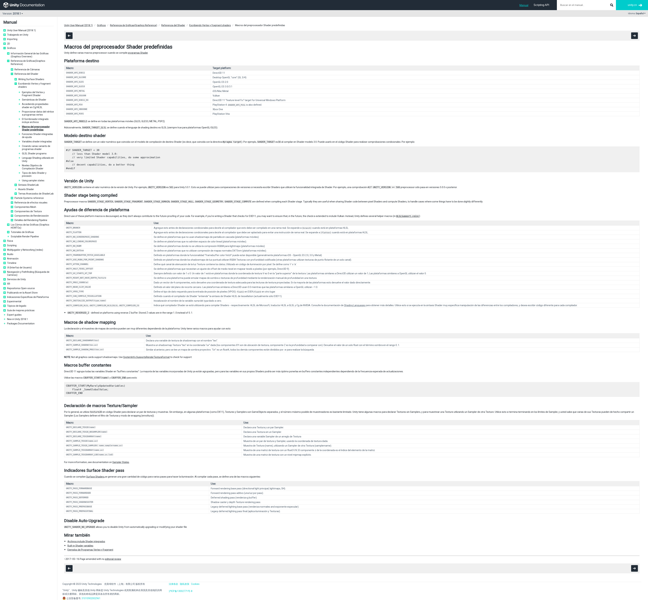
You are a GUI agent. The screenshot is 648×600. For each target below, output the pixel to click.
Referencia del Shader (26, 74)
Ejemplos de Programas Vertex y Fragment (90, 549)
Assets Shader (26, 189)
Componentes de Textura (28, 211)
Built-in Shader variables (80, 545)
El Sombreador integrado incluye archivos (35, 120)
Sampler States (120, 462)
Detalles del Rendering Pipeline (31, 220)
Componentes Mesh (25, 207)
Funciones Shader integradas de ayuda (37, 135)
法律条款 (173, 584)
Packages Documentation (21, 323)
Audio (10, 254)
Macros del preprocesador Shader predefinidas (36, 128)
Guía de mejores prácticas (21, 310)
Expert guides (14, 314)
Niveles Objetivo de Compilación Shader (32, 167)
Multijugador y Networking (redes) (25, 249)
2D (8, 43)
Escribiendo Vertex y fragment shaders (34, 85)
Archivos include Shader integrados (86, 541)
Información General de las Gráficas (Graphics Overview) (30, 55)
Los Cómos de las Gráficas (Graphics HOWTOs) (30, 226)
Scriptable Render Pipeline (25, 236)
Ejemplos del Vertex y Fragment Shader (33, 94)
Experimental (14, 301)
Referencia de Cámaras (27, 69)
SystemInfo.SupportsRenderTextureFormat (146, 357)
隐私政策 (184, 584)
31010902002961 (91, 598)
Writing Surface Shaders (31, 79)
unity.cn (632, 5)
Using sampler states (33, 180)
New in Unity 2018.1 (17, 319)
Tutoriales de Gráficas (22, 232)
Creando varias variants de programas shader (36, 147)
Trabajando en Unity (17, 34)
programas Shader (138, 52)
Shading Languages (354, 305)
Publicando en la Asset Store (22, 292)
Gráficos (11, 48)
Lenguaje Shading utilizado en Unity (38, 159)
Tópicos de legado (16, 305)
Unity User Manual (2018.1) (21, 30)
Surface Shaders (95, 476)
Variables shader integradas (37, 141)
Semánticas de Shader (34, 99)
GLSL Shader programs (34, 153)
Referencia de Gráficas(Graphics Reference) (28, 62)
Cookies (195, 584)
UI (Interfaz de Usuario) (19, 267)
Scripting (12, 245)
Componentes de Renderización (32, 215)
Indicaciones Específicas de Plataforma (28, 297)
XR (8, 283)
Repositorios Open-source (21, 288)
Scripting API (541, 5)
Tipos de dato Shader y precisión (34, 174)
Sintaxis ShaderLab (28, 185)
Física (10, 241)
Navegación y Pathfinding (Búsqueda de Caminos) (28, 273)
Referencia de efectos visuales (31, 202)
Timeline (11, 263)
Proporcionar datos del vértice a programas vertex (38, 113)
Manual (523, 5)
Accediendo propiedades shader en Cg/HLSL (35, 105)
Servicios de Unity (16, 279)
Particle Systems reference (29, 198)
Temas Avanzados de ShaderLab (36, 193)
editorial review (113, 559)
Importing (12, 39)
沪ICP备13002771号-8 (180, 591)
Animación (13, 258)
